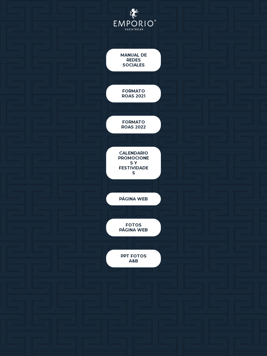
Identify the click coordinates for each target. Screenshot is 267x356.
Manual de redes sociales (133, 60)
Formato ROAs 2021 (133, 94)
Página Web (133, 199)
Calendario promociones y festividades (133, 163)
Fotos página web (133, 227)
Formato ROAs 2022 (133, 125)
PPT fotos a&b (134, 258)
